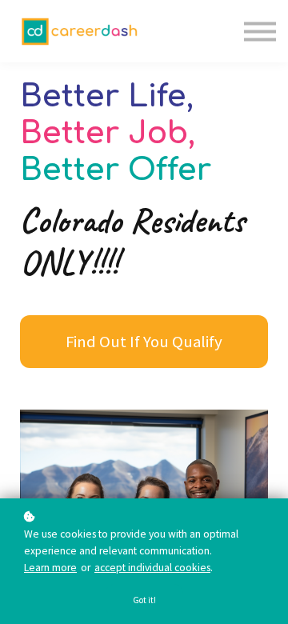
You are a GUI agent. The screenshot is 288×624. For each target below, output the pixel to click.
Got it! (144, 600)
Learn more (50, 567)
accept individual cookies (152, 567)
